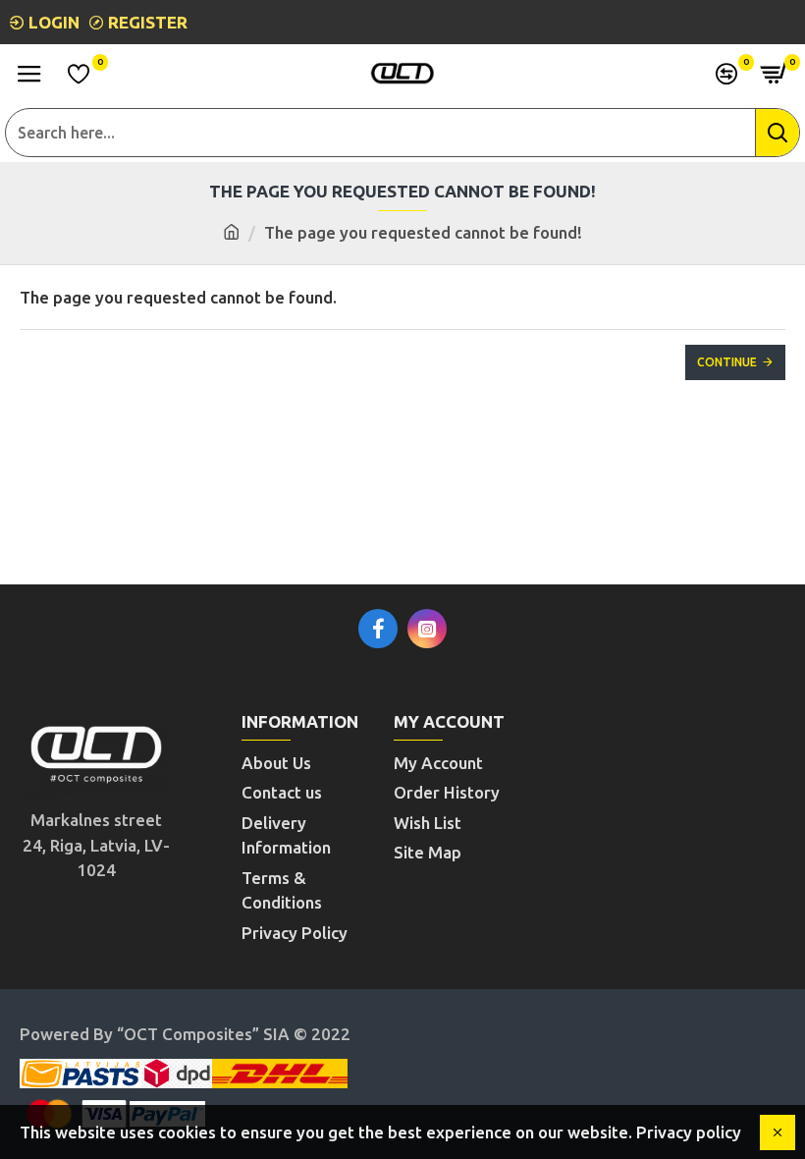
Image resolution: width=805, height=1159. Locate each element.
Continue (727, 362)
